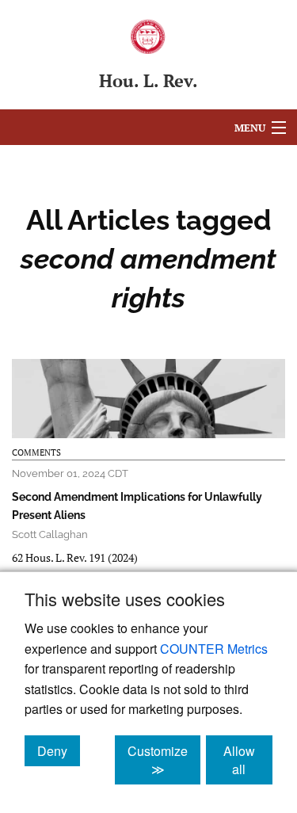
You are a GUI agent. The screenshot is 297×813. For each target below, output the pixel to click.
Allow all (247, 760)
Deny (58, 750)
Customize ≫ (164, 760)
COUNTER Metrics (214, 648)
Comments (36, 452)
